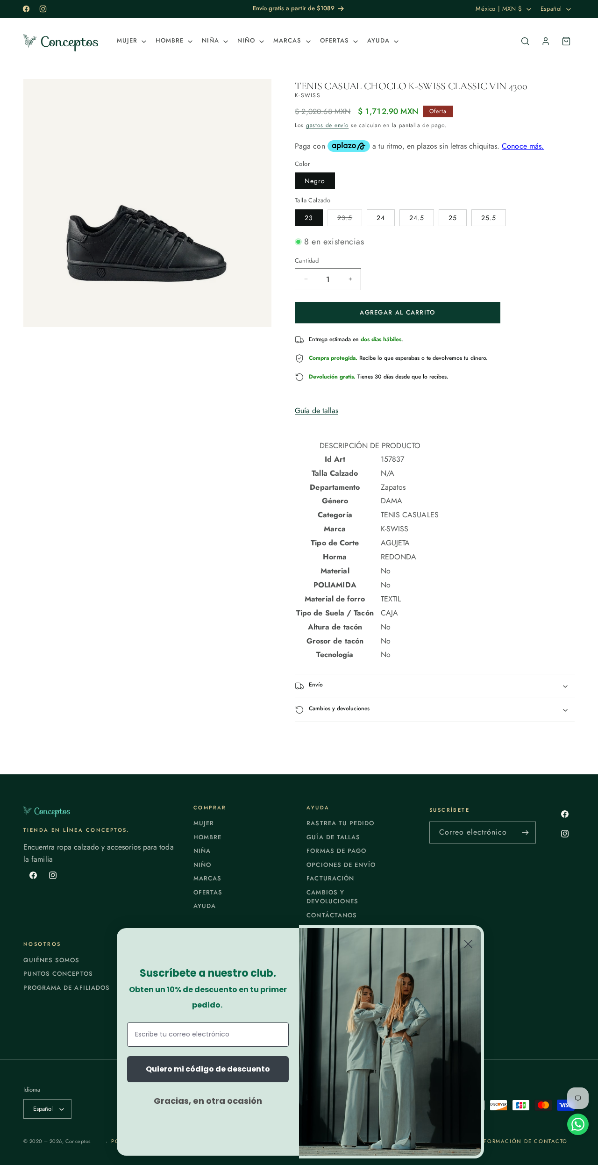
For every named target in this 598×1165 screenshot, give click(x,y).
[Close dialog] (468, 944)
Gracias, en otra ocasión (208, 1101)
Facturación (330, 878)
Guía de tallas (316, 410)
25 (452, 217)
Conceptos (78, 1141)
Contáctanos (331, 915)
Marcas (207, 878)
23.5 (349, 219)
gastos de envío (327, 125)
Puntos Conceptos (58, 973)
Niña (202, 850)
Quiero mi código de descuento (208, 1069)
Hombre (207, 837)
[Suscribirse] (525, 832)
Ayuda (204, 905)
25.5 (488, 217)
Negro (315, 181)
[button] (130, 40)
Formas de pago (336, 850)
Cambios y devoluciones (332, 897)
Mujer (203, 823)
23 (309, 217)
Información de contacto (522, 1141)
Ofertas (207, 892)
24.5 (416, 217)
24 (381, 217)
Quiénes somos (51, 960)
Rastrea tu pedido (340, 823)
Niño (202, 864)
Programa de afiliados (66, 987)
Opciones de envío (341, 864)
